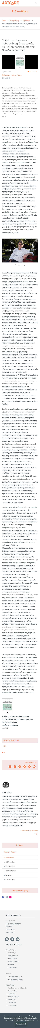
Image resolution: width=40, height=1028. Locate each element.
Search (36, 834)
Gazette (8, 875)
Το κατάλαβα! (21, 1024)
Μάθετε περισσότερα (27, 1020)
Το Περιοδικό (10, 921)
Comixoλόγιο (10, 866)
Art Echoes (9, 974)
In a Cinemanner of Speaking (17, 988)
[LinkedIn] (29, 766)
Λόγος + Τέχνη (16, 75)
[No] (38, 1021)
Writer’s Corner (13, 961)
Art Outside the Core (15, 977)
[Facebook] (10, 766)
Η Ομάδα (9, 927)
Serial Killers (12, 991)
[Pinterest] (19, 766)
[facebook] (3, 897)
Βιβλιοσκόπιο (10, 862)
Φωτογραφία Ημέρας (15, 980)
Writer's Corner (11, 871)
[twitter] (7, 897)
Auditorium (12, 994)
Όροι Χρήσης (10, 929)
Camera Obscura (13, 997)
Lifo (4, 746)
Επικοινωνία (10, 932)
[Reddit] (34, 766)
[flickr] (10, 897)
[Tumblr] (24, 766)
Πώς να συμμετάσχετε (13, 924)
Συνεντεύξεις (10, 879)
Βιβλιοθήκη (6, 75)
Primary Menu (36, 3)
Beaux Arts (11, 1000)
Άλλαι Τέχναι (10, 985)
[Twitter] (15, 766)
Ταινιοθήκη (12, 1002)
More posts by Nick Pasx (30, 830)
